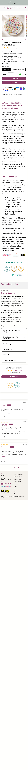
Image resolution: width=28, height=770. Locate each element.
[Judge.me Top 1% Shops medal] (15, 269)
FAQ (15, 491)
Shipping (10, 53)
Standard (6, 69)
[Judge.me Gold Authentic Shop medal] (10, 385)
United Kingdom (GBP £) (6, 479)
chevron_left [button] (3, 3)
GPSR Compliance (18, 474)
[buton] (4, 476)
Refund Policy (17, 479)
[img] (4, 403)
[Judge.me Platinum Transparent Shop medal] (17, 385)
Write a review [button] (14, 376)
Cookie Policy (17, 481)
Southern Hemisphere (18, 69)
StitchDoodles (8, 496)
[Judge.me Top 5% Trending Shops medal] (23, 269)
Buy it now (14, 82)
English (4, 476)
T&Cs (15, 486)
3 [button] (14, 467)
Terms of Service (18, 476)
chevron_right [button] (25, 3)
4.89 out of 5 (18, 371)
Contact (16, 493)
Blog (15, 489)
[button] (6, 48)
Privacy (16, 484)
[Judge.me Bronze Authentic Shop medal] (8, 269)
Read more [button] (4, 456)
